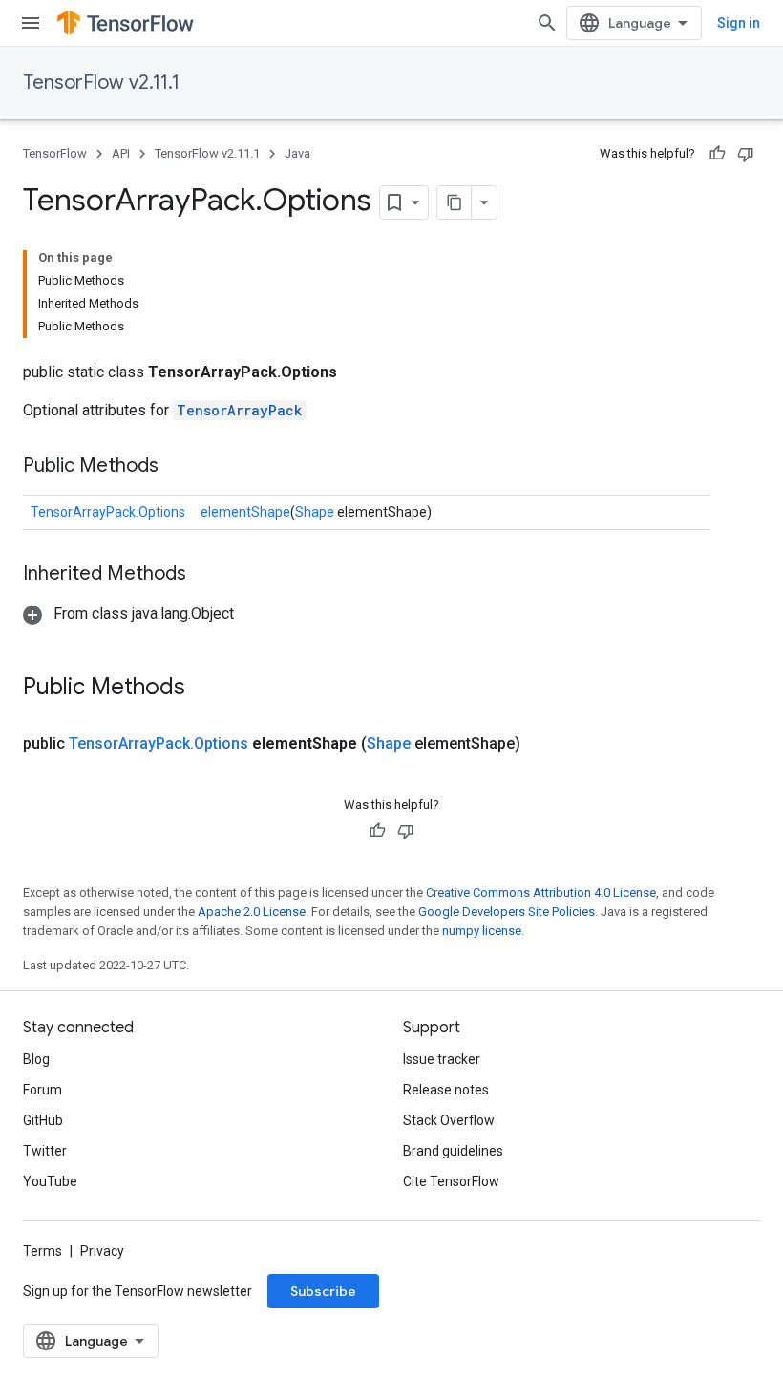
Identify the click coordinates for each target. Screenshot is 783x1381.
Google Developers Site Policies (506, 911)
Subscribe (323, 1291)
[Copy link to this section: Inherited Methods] (205, 574)
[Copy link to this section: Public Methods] (178, 467)
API (121, 153)
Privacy (102, 1251)
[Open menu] (30, 23)
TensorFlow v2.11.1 (101, 83)
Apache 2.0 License (252, 911)
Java (297, 153)
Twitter (45, 1150)
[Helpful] (717, 153)
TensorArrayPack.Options (108, 512)
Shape (314, 512)
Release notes (446, 1089)
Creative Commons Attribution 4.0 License (541, 892)
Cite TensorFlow (451, 1181)
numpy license (481, 931)
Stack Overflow (449, 1120)
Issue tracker (441, 1059)
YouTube (50, 1181)
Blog (36, 1059)
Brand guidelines (453, 1150)
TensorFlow (55, 153)
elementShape (245, 512)
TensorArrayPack (240, 410)
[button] (128, 614)
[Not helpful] (745, 153)
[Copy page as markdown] (454, 202)
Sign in (738, 23)
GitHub (43, 1120)
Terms (42, 1251)
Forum (42, 1089)
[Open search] (547, 22)
